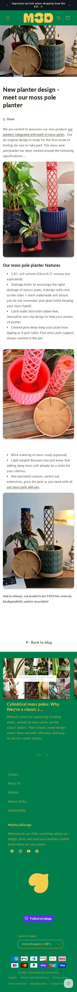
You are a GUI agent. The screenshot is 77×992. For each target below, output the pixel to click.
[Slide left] (29, 755)
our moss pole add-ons (23, 487)
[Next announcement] (69, 5)
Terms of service (17, 983)
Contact (13, 774)
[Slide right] (47, 755)
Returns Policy (17, 801)
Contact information (61, 983)
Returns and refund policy (35, 977)
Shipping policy (38, 983)
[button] (8, 18)
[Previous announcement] (7, 5)
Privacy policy (60, 977)
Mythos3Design (36, 972)
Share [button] (10, 119)
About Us (14, 783)
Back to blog (41, 642)
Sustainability (16, 810)
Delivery (13, 792)
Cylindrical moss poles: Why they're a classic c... (33, 707)
